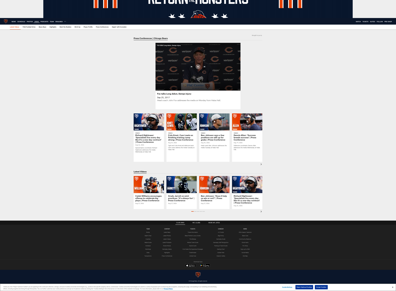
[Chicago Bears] (198, 275)
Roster (148, 232)
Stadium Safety (221, 256)
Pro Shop (245, 245)
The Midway (192, 239)
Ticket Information (193, 232)
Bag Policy (221, 235)
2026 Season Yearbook (245, 232)
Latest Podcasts (167, 242)
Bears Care (245, 235)
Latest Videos (167, 239)
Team (148, 229)
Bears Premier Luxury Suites (192, 235)
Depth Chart (148, 235)
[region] (198, 287)
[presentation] (261, 164)
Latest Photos (167, 235)
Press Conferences (167, 256)
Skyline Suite (192, 245)
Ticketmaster (192, 252)
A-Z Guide (221, 232)
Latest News (167, 232)
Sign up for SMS (245, 249)
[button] (191, 66)
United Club (192, 256)
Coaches (148, 239)
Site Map (245, 256)
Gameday (221, 229)
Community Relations (245, 239)
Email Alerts (245, 242)
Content (167, 229)
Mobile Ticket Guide (192, 242)
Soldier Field (220, 252)
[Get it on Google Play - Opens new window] (204, 266)
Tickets (192, 229)
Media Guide (148, 242)
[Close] (392, 287)
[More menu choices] (65, 21)
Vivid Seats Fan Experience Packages (193, 249)
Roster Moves (167, 245)
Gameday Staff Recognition (220, 242)
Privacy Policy (168, 289)
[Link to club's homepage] (5, 21)
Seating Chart (221, 249)
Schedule (148, 245)
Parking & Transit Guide (220, 245)
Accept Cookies (321, 287)
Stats (148, 252)
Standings (148, 249)
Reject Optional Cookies (304, 287)
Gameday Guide (220, 239)
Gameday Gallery (167, 249)
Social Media (245, 252)
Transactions (147, 256)
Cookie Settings (287, 287)
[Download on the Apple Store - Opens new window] (190, 265)
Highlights (167, 252)
